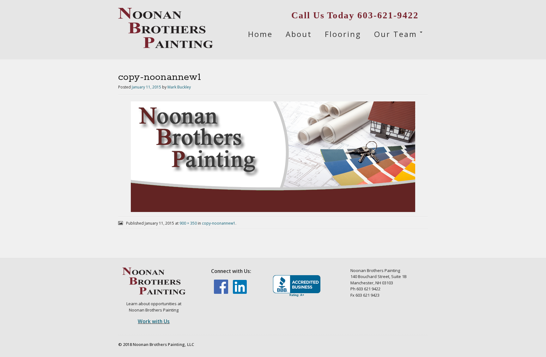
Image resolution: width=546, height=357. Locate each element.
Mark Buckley (179, 87)
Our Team (395, 34)
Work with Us (154, 321)
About (299, 34)
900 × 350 (188, 223)
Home (260, 34)
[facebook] (221, 292)
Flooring (343, 34)
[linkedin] (241, 292)
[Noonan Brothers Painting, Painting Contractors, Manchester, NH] (296, 286)
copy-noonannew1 (218, 223)
